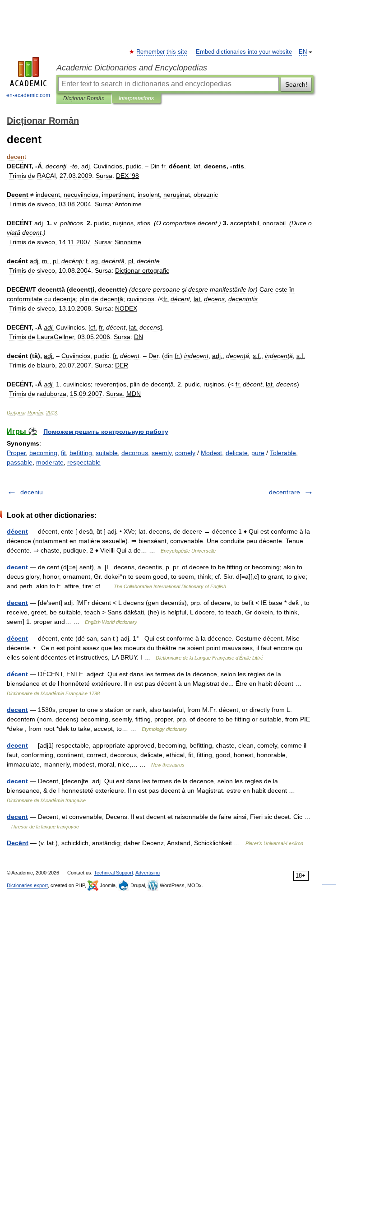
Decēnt (17, 842)
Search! (296, 84)
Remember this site (162, 52)
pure (257, 452)
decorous (134, 452)
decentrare (284, 492)
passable (19, 462)
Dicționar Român (84, 98)
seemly (161, 452)
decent (17, 567)
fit (63, 452)
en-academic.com (28, 95)
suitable (107, 452)
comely (185, 452)
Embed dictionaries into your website (244, 52)
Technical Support (113, 872)
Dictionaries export (27, 885)
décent (17, 531)
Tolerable (283, 452)
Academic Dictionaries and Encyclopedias (131, 67)
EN (303, 52)
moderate (50, 462)
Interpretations (136, 98)
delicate (237, 452)
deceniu (31, 492)
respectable (84, 462)
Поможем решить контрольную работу (105, 431)
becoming (43, 452)
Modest (211, 452)
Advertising (147, 872)
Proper (16, 452)
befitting (80, 452)
